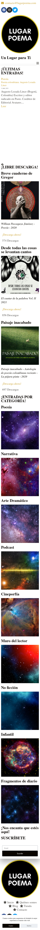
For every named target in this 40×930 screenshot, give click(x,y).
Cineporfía (10, 594)
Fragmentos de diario (19, 781)
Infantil (7, 734)
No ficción (9, 687)
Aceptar (11, 926)
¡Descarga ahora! (11, 234)
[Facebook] (4, 10)
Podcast (7, 547)
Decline (29, 926)
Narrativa (9, 453)
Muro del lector (14, 641)
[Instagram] (9, 10)
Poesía (4, 79)
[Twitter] (15, 10)
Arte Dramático (14, 500)
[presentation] (2, 164)
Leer (3, 106)
